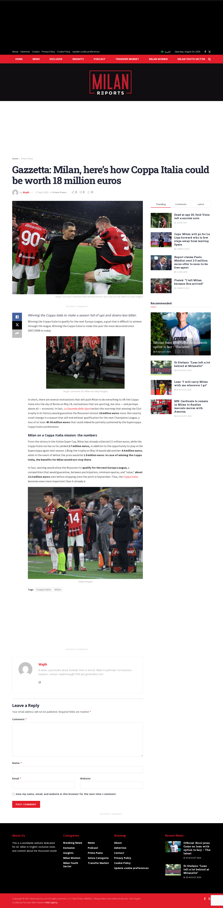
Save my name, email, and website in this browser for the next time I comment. (66, 794)
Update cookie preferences (85, 51)
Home (19, 59)
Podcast (99, 59)
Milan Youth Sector (191, 59)
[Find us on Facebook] (205, 52)
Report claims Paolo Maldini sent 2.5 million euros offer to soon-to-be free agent (191, 262)
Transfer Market (127, 59)
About (15, 51)
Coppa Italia (130, 476)
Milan (58, 589)
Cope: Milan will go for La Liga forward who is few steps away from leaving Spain (192, 239)
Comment (19, 719)
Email (16, 778)
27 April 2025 (42, 192)
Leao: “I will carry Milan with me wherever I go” (191, 383)
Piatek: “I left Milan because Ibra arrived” (188, 281)
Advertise (25, 51)
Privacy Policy (48, 51)
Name (17, 763)
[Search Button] (209, 59)
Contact (36, 51)
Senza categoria (98, 858)
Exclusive (56, 59)
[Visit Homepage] (111, 82)
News (36, 59)
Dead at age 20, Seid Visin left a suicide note (192, 216)
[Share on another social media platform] (17, 333)
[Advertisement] (104, 24)
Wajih (26, 192)
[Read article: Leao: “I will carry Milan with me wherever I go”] (161, 387)
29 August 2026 (163, 351)
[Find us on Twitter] (209, 52)
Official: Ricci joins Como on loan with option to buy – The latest (180, 345)
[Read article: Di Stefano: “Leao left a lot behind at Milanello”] (161, 368)
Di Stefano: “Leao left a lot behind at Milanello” (192, 364)
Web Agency (51, 902)
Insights (78, 59)
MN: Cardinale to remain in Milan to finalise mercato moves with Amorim (191, 406)
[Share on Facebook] (17, 317)
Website (85, 778)
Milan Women (158, 59)
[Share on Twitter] (17, 325)
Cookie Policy (63, 51)
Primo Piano (27, 158)
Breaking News (72, 842)
